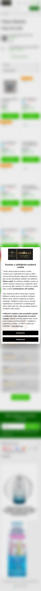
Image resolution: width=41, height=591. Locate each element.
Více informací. (17, 326)
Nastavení (20, 339)
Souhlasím (20, 333)
